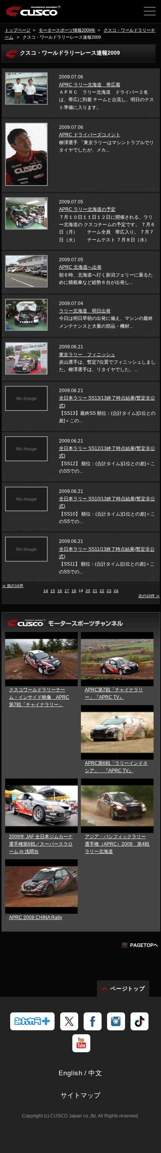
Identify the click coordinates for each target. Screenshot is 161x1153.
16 (59, 591)
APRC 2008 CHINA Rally (35, 917)
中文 (95, 1073)
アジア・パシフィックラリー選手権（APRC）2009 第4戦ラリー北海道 (117, 844)
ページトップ (127, 988)
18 (74, 591)
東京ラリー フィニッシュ (87, 354)
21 (95, 591)
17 (66, 591)
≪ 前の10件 (12, 586)
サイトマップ (80, 1095)
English (70, 1073)
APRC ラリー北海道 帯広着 (89, 84)
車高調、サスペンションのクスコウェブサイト (33, 14)
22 (102, 591)
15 (52, 591)
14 (45, 591)
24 (116, 591)
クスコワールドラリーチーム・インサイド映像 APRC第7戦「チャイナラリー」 (39, 697)
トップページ (17, 30)
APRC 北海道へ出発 (80, 267)
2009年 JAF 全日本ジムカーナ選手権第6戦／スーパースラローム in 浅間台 (41, 844)
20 (88, 591)
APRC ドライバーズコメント (89, 134)
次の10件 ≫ (149, 596)
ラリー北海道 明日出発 (85, 311)
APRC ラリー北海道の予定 (87, 209)
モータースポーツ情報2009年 (67, 30)
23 (109, 591)
